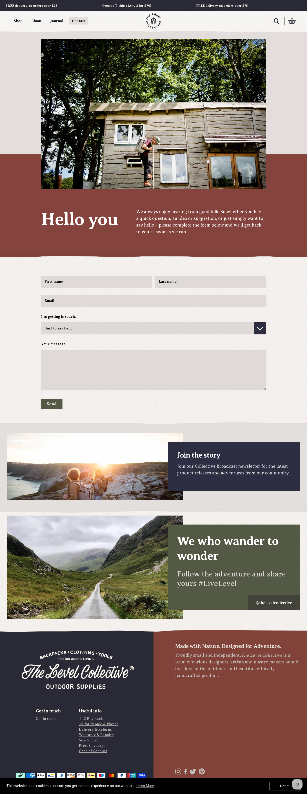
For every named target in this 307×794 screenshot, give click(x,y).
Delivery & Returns (95, 729)
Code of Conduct (93, 751)
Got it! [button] (285, 786)
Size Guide (88, 740)
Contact (79, 21)
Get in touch (46, 719)
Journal (56, 21)
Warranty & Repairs (96, 735)
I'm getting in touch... (59, 317)
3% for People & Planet (98, 724)
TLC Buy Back (91, 719)
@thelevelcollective (274, 603)
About (36, 21)
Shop (18, 21)
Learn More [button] (145, 786)
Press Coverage (92, 746)
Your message (53, 344)
